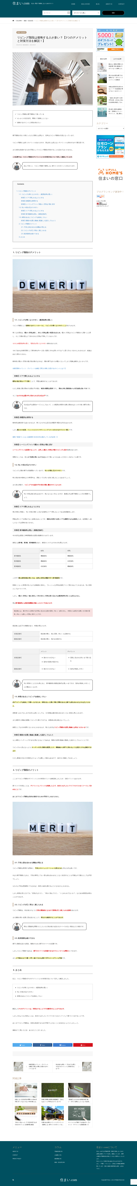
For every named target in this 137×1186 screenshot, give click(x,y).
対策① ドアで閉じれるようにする (32, 198)
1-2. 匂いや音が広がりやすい (28, 207)
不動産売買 (57, 1151)
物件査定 (113, 1166)
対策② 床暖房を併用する (29, 201)
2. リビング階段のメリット (28, 224)
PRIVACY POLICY (17, 1158)
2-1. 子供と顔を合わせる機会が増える (33, 227)
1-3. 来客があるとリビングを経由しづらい (33, 217)
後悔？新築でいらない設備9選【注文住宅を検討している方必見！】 (35, 437)
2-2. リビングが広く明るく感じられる (33, 230)
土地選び (57, 1155)
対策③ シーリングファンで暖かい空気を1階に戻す (38, 204)
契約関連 (57, 1158)
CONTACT (121, 4)
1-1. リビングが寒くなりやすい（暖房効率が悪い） (36, 194)
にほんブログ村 (101, 201)
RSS (13, 1180)
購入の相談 (107, 1166)
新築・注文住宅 (21, 32)
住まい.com (68, 1180)
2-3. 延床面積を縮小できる (30, 234)
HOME (73, 4)
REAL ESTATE (85, 4)
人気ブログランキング (102, 206)
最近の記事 (103, 59)
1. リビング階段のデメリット (26, 191)
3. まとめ (22, 237)
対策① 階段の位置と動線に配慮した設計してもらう (38, 220)
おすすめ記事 (117, 59)
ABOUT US (109, 4)
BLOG (98, 4)
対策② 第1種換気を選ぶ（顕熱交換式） (34, 214)
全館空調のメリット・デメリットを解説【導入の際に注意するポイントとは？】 (39, 368)
